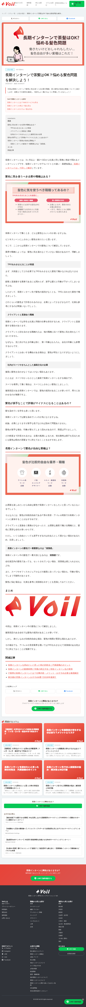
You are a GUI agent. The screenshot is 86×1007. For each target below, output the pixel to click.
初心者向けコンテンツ (37, 951)
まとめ (10, 147)
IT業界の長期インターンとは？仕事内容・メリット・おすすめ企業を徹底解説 (43, 673)
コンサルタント (35, 921)
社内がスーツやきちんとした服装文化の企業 (25, 134)
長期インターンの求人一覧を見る (19, 106)
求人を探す (38, 4)
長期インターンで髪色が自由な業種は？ (22, 140)
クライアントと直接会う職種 (20, 131)
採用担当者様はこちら (61, 4)
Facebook (72, 18)
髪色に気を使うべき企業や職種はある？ (22, 125)
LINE (5, 954)
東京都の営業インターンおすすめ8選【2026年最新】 (32, 677)
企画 (31, 927)
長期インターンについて (37, 980)
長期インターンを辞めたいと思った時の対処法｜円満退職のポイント (39, 665)
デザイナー (33, 918)
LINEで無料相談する (44, 709)
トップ (4, 13)
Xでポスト (16, 18)
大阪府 (61, 932)
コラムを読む (50, 4)
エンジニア (33, 915)
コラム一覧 (11, 13)
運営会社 (4, 912)
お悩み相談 (21, 13)
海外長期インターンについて (39, 977)
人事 (31, 924)
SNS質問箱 (33, 988)
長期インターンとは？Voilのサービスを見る (22, 102)
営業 (31, 903)
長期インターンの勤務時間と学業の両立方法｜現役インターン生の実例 (40, 669)
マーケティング (35, 906)
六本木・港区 (63, 921)
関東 (60, 903)
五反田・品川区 (63, 915)
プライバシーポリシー (8, 906)
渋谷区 (61, 909)
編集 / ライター (34, 909)
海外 (60, 941)
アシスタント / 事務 (36, 912)
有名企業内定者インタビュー (39, 991)
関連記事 (11, 150)
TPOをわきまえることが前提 (20, 128)
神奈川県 (61, 927)
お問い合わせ (6, 918)
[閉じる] (83, 999)
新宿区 (61, 912)
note (5, 957)
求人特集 (32, 960)
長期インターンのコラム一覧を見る (19, 109)
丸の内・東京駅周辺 (65, 924)
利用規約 (4, 909)
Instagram (7, 951)
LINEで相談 (77, 4)
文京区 (61, 918)
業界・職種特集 (35, 974)
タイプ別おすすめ (35, 965)
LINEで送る (44, 18)
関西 (60, 930)
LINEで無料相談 (44, 806)
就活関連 (32, 971)
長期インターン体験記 (37, 954)
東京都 (61, 906)
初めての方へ (19, 4)
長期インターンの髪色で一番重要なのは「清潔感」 (28, 144)
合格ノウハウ (34, 957)
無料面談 (29, 4)
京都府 (61, 935)
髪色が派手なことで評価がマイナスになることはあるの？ (28, 137)
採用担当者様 (71, 953)
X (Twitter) (7, 948)
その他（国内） (63, 938)
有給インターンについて (37, 963)
